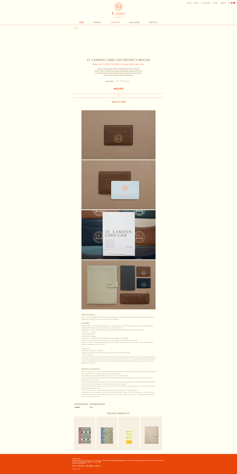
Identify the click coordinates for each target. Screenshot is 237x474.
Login (189, 3)
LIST (75, 28)
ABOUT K (153, 22)
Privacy (74, 465)
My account (205, 3)
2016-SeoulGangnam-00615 (152, 460)
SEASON (97, 22)
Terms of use (80, 465)
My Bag (215, 3)
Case (99, 64)
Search (223, 3)
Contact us (97, 465)
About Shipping (90, 465)
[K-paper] (118, 10)
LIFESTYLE (115, 22)
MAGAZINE (134, 22)
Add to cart (118, 102)
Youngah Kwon (95, 462)
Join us (196, 3)
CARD (81, 22)
